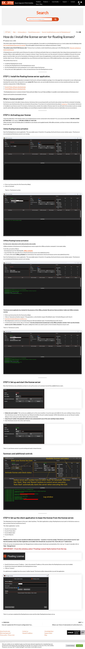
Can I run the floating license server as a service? (14, 45)
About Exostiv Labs (5, 631)
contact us (64, 104)
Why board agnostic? (5, 633)
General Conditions (27, 633)
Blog (46, 635)
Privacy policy (3, 635)
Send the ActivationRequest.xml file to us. (16, 318)
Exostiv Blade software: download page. (15, 89)
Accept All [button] (79, 645)
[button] (49, 1)
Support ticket (48, 633)
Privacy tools (11, 635)
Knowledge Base (49, 631)
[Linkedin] (78, 2)
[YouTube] (81, 2)
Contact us (25, 631)
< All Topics (8, 32)
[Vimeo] (79, 4)
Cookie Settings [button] (70, 645)
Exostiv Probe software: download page (15, 87)
